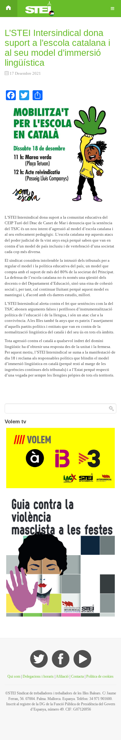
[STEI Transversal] (39, 8)
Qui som (13, 676)
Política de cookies (100, 676)
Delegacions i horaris (38, 676)
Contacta (78, 676)
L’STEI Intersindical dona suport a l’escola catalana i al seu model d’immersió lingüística (57, 48)
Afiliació (62, 676)
